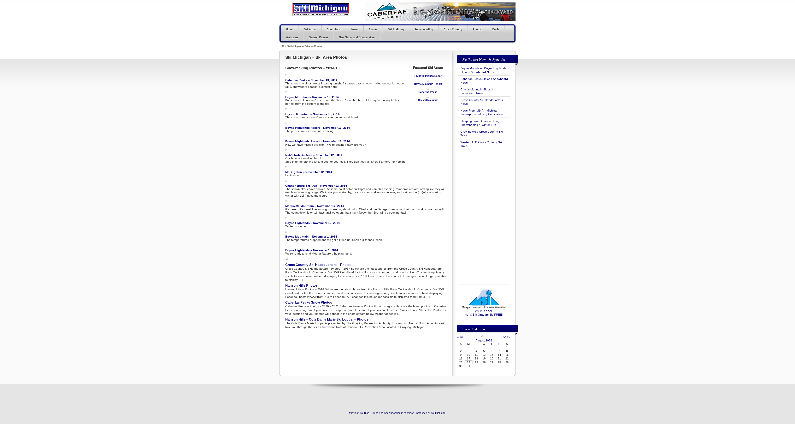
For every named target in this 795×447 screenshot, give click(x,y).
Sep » (507, 337)
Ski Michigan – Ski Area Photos (316, 57)
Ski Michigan (438, 413)
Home (289, 29)
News (354, 29)
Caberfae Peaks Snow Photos (308, 302)
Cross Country (453, 29)
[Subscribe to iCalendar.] (481, 337)
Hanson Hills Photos (301, 285)
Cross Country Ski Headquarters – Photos (318, 265)
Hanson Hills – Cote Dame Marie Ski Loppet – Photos (326, 319)
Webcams (292, 37)
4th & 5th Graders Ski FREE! (484, 313)
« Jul (460, 337)
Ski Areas (310, 29)
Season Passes (318, 37)
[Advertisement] (484, 215)
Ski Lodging (396, 29)
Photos (477, 29)
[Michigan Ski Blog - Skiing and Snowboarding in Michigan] (283, 46)
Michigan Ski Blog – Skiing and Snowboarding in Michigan (320, 9)
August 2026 (484, 340)
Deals (495, 29)
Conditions (334, 29)
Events (373, 29)
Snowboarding (423, 29)
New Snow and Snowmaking (357, 37)
